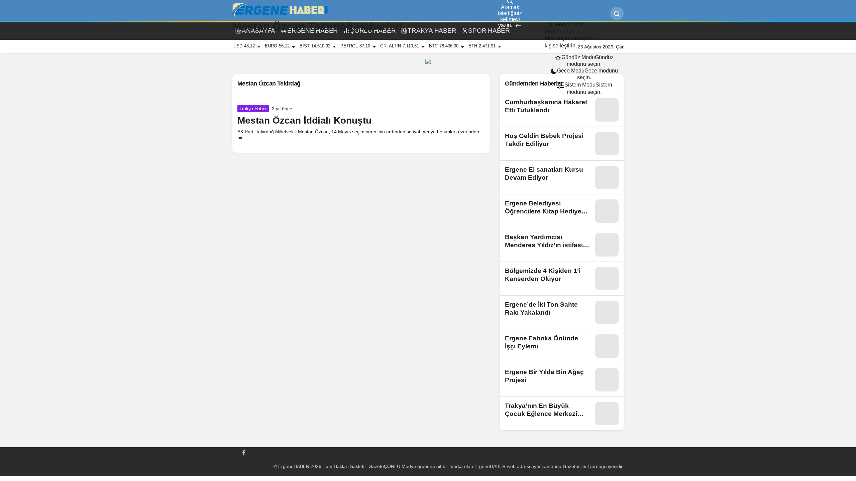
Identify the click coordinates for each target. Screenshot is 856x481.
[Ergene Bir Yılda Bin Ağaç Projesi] (562, 379)
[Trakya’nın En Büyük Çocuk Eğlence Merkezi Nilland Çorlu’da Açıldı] (562, 413)
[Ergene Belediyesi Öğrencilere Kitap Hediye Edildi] (562, 211)
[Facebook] (243, 452)
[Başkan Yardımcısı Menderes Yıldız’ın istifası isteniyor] (562, 245)
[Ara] (617, 13)
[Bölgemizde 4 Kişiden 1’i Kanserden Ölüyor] (562, 278)
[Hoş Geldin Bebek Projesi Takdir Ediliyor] (562, 143)
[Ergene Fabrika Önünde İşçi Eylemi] (562, 346)
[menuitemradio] (584, 60)
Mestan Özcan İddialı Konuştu (304, 120)
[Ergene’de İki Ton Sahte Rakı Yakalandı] (562, 312)
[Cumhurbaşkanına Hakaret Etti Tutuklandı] (562, 110)
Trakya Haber (253, 108)
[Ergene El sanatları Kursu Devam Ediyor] (562, 177)
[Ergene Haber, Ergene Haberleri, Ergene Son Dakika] (282, 10)
